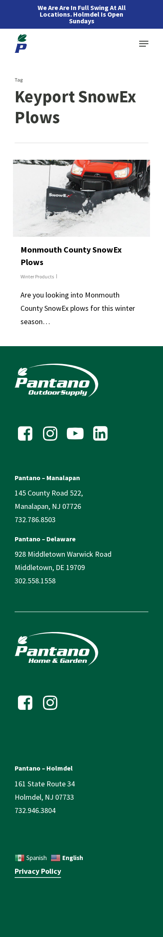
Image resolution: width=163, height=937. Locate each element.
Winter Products (37, 276)
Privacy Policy (38, 871)
